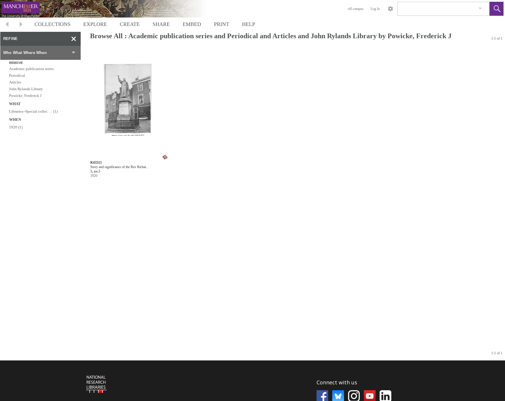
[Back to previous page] (7, 25)
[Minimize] (74, 39)
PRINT (221, 24)
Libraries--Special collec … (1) (33, 111)
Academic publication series (31, 69)
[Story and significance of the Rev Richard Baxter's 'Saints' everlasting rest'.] (129, 104)
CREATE (130, 24)
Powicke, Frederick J (25, 95)
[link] (480, 8)
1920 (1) (16, 127)
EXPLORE (95, 24)
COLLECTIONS (52, 24)
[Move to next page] (21, 25)
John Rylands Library (26, 89)
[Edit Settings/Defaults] (390, 9)
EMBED (192, 24)
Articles (15, 82)
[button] (497, 9)
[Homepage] (110, 9)
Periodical (17, 75)
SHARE (161, 24)
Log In (375, 9)
